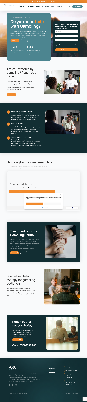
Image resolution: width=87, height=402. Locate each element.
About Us (51, 367)
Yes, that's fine (34, 204)
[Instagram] (16, 385)
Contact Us (52, 368)
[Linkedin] (9, 385)
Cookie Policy (41, 207)
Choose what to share (53, 204)
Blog (50, 370)
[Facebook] (13, 385)
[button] (60, 195)
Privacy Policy (45, 207)
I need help (52, 372)
